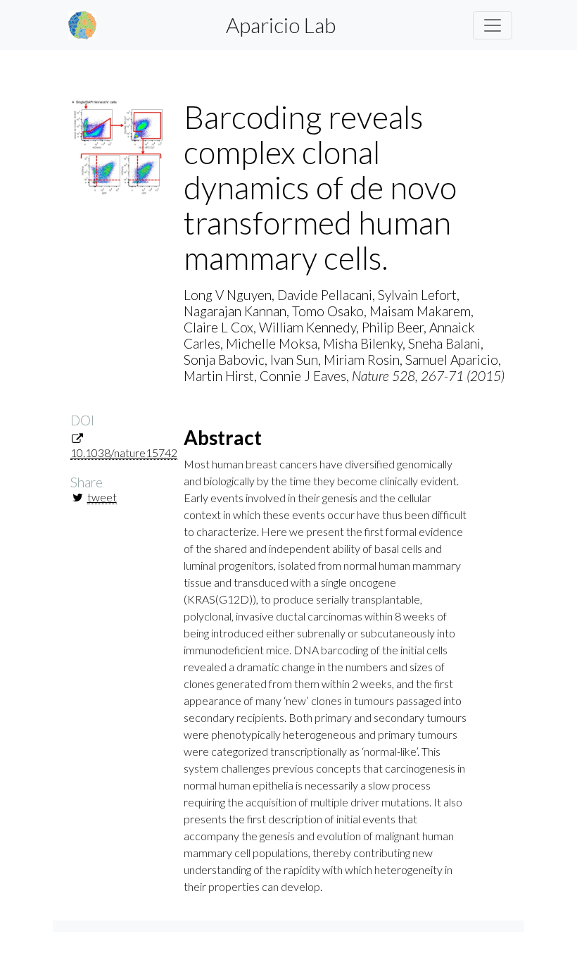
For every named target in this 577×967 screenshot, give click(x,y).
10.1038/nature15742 (123, 452)
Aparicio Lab (281, 24)
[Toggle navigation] (492, 25)
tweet (102, 497)
